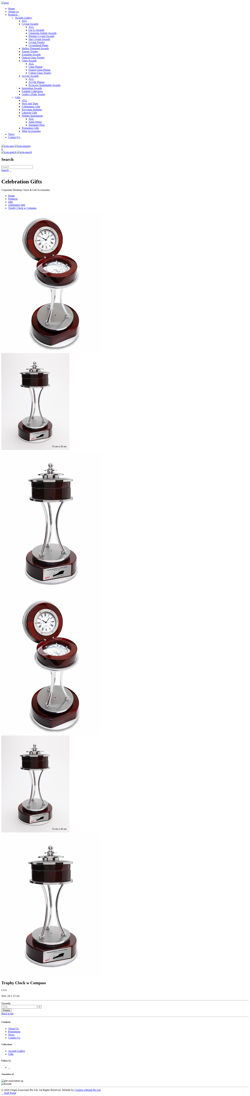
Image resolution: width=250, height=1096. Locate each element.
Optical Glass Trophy (33, 57)
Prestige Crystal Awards (41, 36)
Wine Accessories (31, 131)
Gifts (17, 97)
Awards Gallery (23, 17)
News (11, 134)
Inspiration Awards (32, 88)
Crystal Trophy (37, 42)
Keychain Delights (32, 109)
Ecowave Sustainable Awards (44, 85)
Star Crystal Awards (39, 39)
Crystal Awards (30, 23)
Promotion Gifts (30, 128)
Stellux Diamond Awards (35, 48)
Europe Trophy (30, 51)
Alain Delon (35, 121)
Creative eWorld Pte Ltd (87, 1090)
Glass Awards (29, 60)
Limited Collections (32, 91)
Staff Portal (8, 1093)
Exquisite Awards (31, 54)
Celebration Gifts (31, 106)
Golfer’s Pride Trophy (33, 94)
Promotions (14, 1031)
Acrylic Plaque (37, 82)
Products (14, 14)
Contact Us (14, 137)
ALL (24, 20)
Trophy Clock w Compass (22, 208)
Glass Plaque (36, 66)
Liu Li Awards (36, 30)
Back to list (7, 1013)
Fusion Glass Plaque (40, 69)
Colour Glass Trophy (40, 72)
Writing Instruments (32, 115)
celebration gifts (16, 204)
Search (5, 170)
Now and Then (30, 103)
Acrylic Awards (30, 76)
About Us (13, 11)
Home (11, 8)
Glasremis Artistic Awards (42, 33)
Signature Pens (37, 125)
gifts (10, 201)
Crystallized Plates (38, 45)
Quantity (6, 1003)
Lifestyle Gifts (29, 112)
